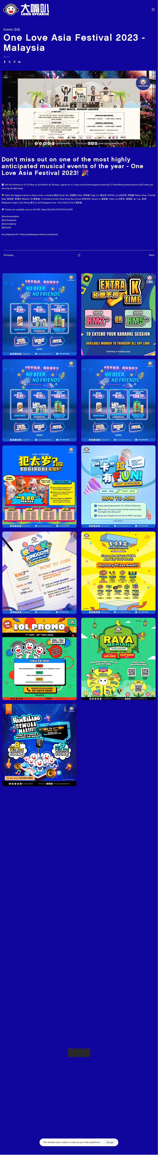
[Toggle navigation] (129, 9)
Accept (110, 1142)
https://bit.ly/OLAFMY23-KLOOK (57, 209)
